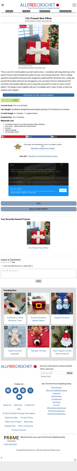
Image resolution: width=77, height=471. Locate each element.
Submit (38, 248)
